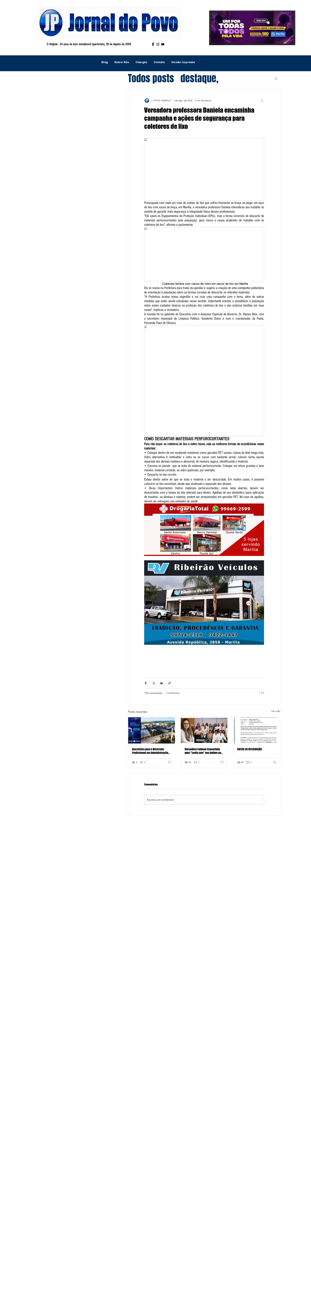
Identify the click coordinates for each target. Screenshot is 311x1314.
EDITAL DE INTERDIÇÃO (249, 749)
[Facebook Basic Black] (153, 44)
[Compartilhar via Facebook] (145, 683)
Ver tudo (275, 711)
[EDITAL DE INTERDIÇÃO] (256, 730)
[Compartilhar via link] (169, 683)
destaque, (199, 78)
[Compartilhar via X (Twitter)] (153, 683)
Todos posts (151, 78)
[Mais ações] (262, 100)
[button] (276, 78)
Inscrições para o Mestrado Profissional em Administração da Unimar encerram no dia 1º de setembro (151, 751)
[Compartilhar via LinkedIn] (161, 683)
